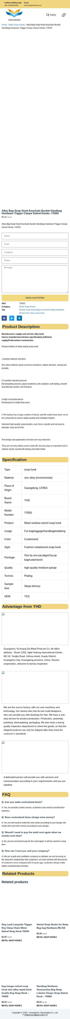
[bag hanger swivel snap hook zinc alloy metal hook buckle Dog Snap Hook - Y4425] (17, 964)
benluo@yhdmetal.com (32, 5)
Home (4, 25)
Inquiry (53, 15)
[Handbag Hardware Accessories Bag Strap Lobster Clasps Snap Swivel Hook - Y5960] (52, 964)
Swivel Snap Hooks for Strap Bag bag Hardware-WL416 (52, 926)
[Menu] (64, 15)
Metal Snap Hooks (17, 25)
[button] (4, 318)
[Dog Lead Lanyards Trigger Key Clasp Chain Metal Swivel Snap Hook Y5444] (17, 903)
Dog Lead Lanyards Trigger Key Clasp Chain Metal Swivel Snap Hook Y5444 (17, 928)
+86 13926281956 (11, 5)
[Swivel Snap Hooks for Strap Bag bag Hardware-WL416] (52, 903)
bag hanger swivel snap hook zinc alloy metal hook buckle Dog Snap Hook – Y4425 (17, 991)
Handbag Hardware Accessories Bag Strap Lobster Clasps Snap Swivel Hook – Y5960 (52, 991)
